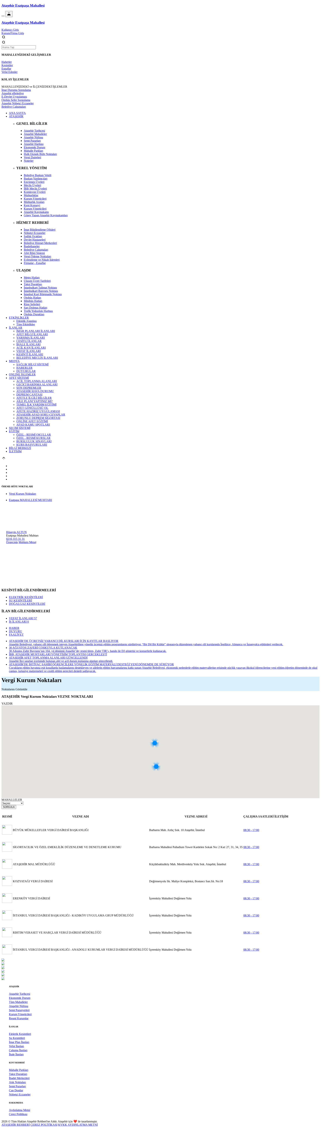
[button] (157, 750)
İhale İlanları (16, 1054)
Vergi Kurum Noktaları (22, 493)
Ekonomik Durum (19, 997)
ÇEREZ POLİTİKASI (43, 1124)
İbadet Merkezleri (19, 1078)
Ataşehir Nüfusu (18, 1006)
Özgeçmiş (12, 542)
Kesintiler (7, 65)
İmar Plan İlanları (19, 1042)
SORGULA (9, 807)
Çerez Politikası (18, 1114)
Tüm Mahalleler (18, 1002)
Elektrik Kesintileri (20, 1034)
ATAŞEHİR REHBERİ (15, 1124)
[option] (160, 960)
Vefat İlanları (16, 1046)
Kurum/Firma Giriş (12, 33)
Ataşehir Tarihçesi (19, 993)
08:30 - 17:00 (251, 830)
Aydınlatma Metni (19, 1110)
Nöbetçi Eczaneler (19, 1094)
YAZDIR (7, 703)
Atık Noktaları (17, 1082)
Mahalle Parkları (18, 1070)
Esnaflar (6, 68)
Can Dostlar (16, 1090)
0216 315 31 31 (15, 538)
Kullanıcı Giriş (10, 29)
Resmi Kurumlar (18, 1018)
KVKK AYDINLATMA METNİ (78, 1124)
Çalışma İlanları (18, 1050)
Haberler (6, 62)
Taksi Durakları (18, 1074)
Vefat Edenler (9, 72)
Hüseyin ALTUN (16, 532)
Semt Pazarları (17, 1086)
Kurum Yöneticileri (20, 1014)
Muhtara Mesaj (27, 542)
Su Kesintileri (17, 1038)
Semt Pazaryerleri (19, 1010)
